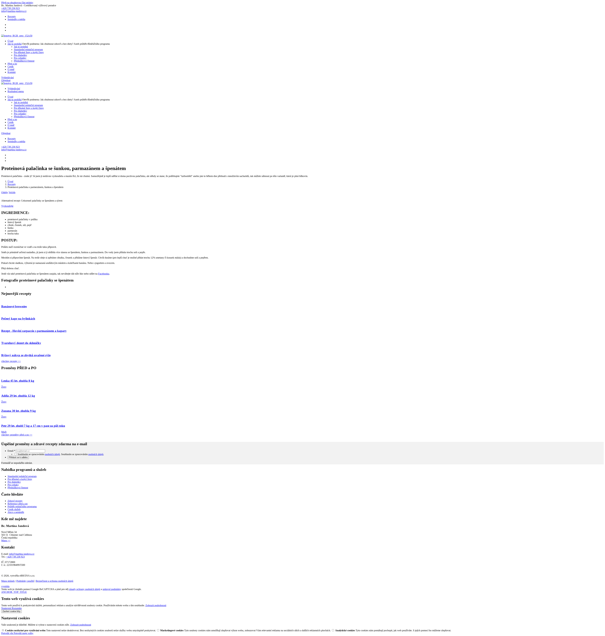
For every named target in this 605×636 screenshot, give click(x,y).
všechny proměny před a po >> (16, 434)
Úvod (10, 41)
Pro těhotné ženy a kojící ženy (29, 52)
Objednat (5, 80)
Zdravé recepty (15, 501)
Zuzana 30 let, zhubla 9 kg (18, 410)
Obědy (4, 192)
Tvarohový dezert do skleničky (21, 343)
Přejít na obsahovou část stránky (17, 2)
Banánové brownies (14, 306)
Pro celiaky (13, 484)
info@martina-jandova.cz (21, 554)
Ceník (11, 66)
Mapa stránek (8, 581)
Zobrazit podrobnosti (155, 605)
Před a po (12, 63)
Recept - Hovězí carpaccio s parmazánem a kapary (34, 330)
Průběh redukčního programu (22, 506)
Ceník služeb (14, 509)
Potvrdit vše (7, 633)
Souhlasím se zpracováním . (82, 454)
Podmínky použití (25, 581)
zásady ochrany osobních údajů (84, 589)
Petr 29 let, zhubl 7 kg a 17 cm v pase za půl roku (33, 425)
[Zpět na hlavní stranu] (16, 35)
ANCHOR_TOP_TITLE (14, 592)
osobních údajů (52, 454)
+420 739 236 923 (15, 556)
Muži (3, 432)
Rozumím (17, 608)
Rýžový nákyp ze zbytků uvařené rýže (26, 355)
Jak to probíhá (15, 44)
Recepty (12, 16)
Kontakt (12, 72)
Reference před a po (18, 503)
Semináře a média (16, 19)
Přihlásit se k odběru (18, 457)
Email (11, 450)
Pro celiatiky (20, 58)
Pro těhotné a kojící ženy (20, 479)
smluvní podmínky (112, 589)
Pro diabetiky (20, 55)
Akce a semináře (16, 512)
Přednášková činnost (24, 61)
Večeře (12, 192)
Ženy (3, 387)
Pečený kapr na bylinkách (18, 318)
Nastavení (6, 608)
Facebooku (103, 273)
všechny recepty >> (11, 361)
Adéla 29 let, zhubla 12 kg (18, 395)
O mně (11, 69)
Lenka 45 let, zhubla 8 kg (17, 380)
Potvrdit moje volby (23, 633)
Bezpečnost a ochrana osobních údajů (54, 581)
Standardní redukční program (28, 49)
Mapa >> (5, 540)
